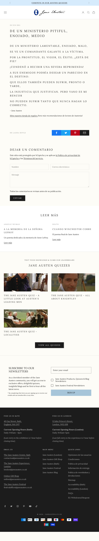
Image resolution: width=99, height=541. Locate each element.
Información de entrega (78, 468)
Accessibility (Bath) (76, 484)
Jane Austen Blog (50, 472)
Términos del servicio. (33, 158)
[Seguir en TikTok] (36, 506)
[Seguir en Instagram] (17, 506)
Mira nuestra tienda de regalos (23, 115)
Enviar (17, 198)
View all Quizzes (49, 345)
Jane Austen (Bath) (51, 464)
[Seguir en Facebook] (5, 506)
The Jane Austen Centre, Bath (17, 455)
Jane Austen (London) (52, 455)
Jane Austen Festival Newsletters (70, 385)
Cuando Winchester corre (71, 229)
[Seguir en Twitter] (11, 506)
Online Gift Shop (11, 476)
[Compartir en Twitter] (65, 132)
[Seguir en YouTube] (30, 506)
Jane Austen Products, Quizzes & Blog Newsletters (72, 380)
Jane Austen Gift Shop (52, 459)
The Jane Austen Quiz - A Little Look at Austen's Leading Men (22, 298)
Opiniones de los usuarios (79, 455)
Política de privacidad (78, 464)
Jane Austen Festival (52, 468)
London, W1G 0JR (60, 424)
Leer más (8, 242)
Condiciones (73, 459)
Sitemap (71, 480)
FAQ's (70, 493)
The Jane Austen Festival (15, 484)
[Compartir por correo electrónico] (84, 132)
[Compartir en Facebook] (56, 132)
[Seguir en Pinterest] (24, 506)
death (55, 224)
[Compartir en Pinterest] (75, 132)
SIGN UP (71, 392)
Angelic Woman (12, 224)
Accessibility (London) (78, 489)
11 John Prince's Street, (62, 421)
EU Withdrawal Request (78, 497)
